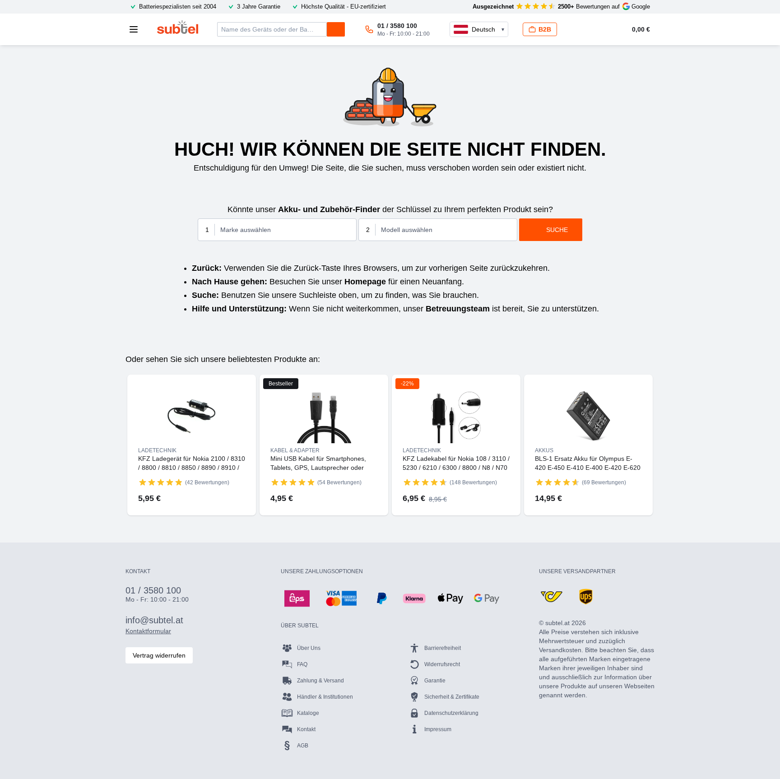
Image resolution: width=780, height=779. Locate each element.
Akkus (544, 450)
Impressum (437, 729)
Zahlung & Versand (320, 680)
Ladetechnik (157, 450)
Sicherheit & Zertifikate (451, 697)
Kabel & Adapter (295, 450)
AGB (302, 745)
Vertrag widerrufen (159, 655)
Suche (557, 229)
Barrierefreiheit (442, 648)
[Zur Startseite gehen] (177, 27)
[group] (160, 482)
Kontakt (306, 729)
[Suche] (336, 29)
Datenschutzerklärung (451, 713)
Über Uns (308, 648)
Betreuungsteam (458, 308)
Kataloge (308, 713)
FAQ (302, 664)
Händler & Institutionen (325, 697)
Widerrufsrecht (442, 664)
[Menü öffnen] (136, 29)
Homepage (365, 281)
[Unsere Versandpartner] (551, 596)
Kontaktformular (148, 631)
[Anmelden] (578, 29)
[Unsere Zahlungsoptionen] (297, 598)
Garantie (435, 680)
